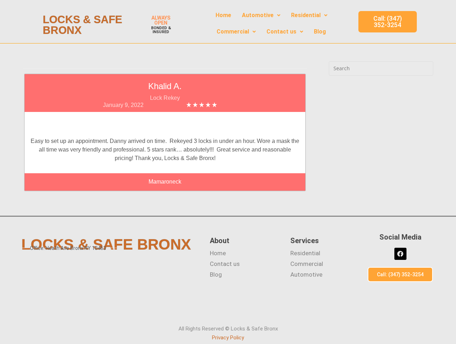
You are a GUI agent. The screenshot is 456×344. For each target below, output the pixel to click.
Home (223, 15)
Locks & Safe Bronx (82, 25)
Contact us (281, 31)
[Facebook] (400, 254)
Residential (306, 15)
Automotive (258, 15)
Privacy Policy (228, 337)
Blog (320, 31)
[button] (261, 15)
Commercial (233, 31)
